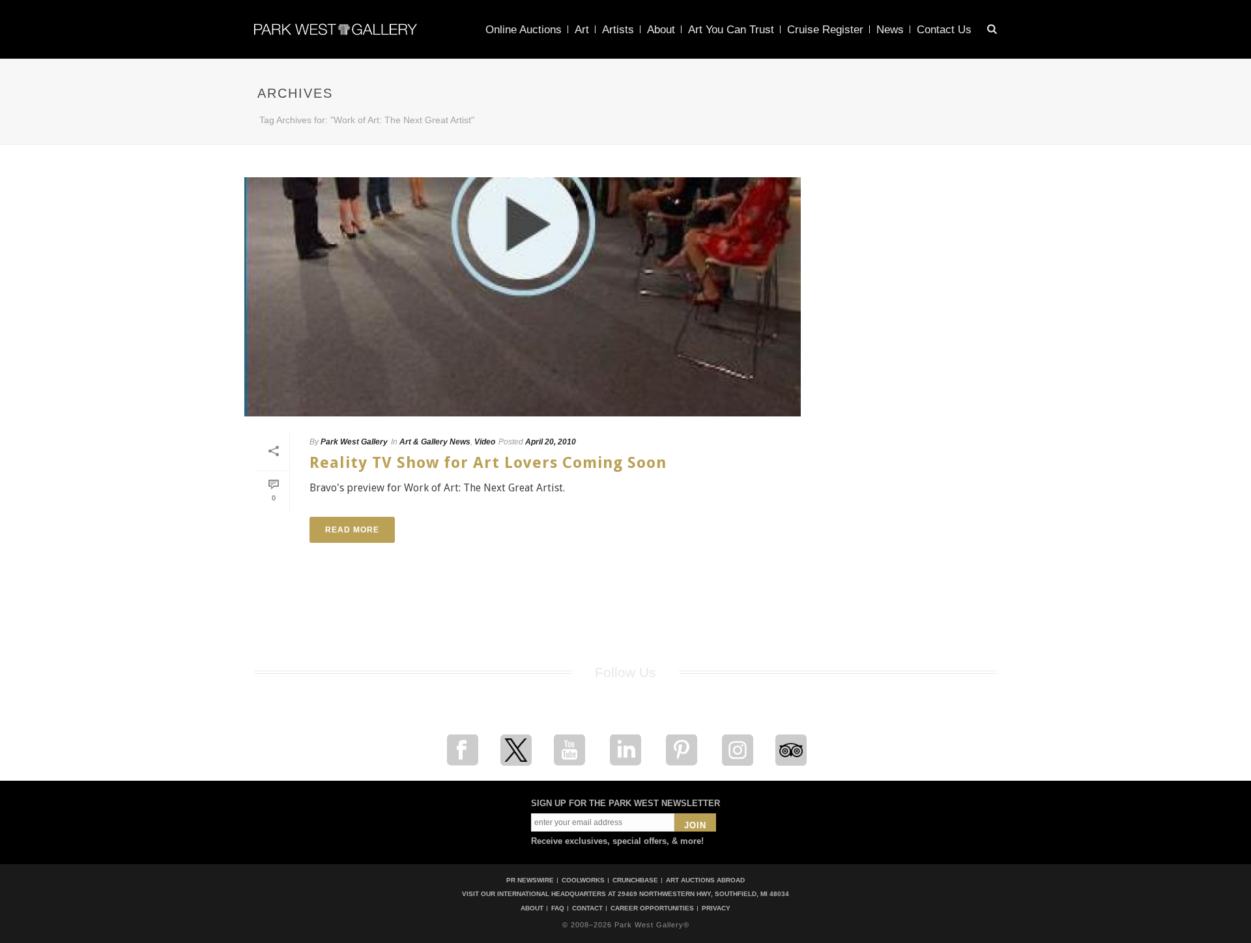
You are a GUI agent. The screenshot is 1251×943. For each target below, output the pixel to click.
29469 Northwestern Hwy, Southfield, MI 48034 (703, 893)
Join (695, 825)
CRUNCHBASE (635, 880)
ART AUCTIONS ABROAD (705, 880)
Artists (618, 29)
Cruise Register (825, 29)
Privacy (716, 908)
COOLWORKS (583, 880)
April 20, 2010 (550, 441)
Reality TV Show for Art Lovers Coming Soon (488, 463)
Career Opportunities (652, 908)
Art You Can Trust (731, 29)
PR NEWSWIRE (530, 880)
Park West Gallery (354, 441)
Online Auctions (523, 29)
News (890, 29)
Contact (587, 908)
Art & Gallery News (434, 441)
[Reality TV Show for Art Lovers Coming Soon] (522, 296)
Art (582, 29)
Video (484, 441)
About (661, 29)
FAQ (557, 908)
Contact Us (944, 29)
